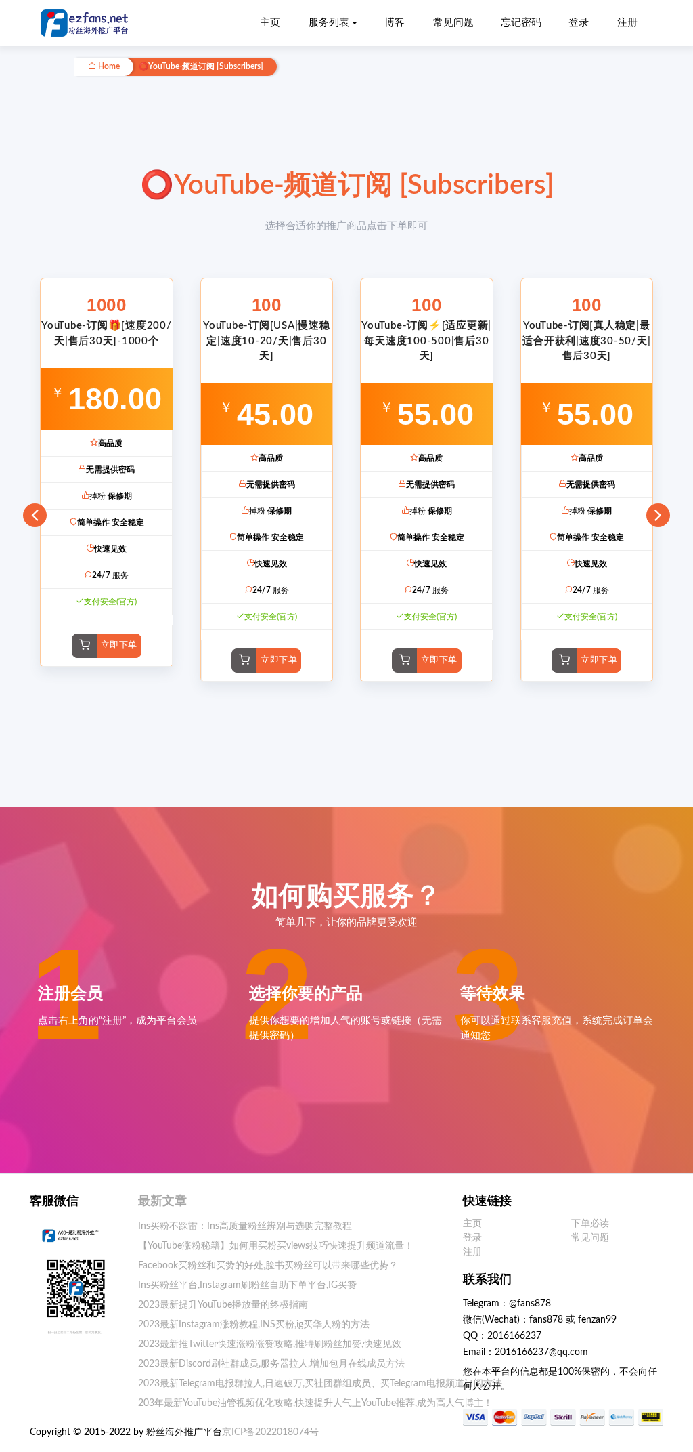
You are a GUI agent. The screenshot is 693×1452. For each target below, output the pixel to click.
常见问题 (453, 23)
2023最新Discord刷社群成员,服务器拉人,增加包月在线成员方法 (271, 1364)
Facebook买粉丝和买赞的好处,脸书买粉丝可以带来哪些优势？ (268, 1265)
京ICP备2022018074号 (270, 1432)
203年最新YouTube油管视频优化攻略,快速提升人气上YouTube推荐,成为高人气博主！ (315, 1403)
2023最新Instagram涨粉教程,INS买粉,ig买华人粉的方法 (254, 1324)
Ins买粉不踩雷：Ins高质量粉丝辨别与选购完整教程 (245, 1226)
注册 (627, 23)
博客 (394, 23)
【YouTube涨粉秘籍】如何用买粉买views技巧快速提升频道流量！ (275, 1246)
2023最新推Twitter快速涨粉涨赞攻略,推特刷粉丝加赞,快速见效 (269, 1344)
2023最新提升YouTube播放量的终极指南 (223, 1305)
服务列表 (329, 23)
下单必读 (590, 1223)
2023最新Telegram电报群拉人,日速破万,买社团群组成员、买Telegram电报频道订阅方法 (320, 1383)
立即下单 (119, 645)
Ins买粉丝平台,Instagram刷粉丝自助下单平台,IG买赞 (247, 1285)
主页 (270, 23)
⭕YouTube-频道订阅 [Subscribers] (201, 66)
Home (108, 66)
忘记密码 (521, 23)
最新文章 (162, 1201)
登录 (578, 23)
